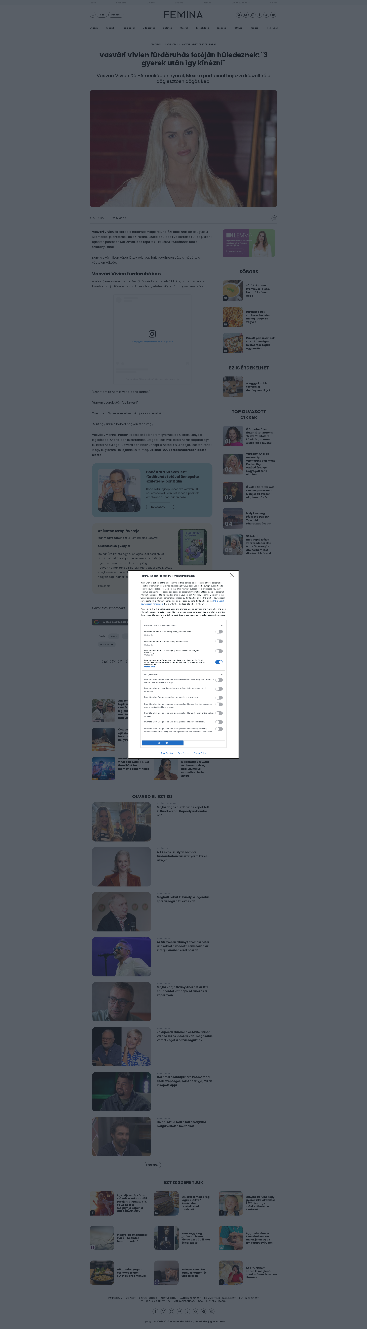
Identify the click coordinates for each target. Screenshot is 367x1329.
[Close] (233, 576)
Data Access (183, 753)
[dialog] (183, 664)
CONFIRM (163, 743)
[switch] (219, 631)
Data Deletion (167, 753)
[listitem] (183, 625)
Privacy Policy (200, 753)
